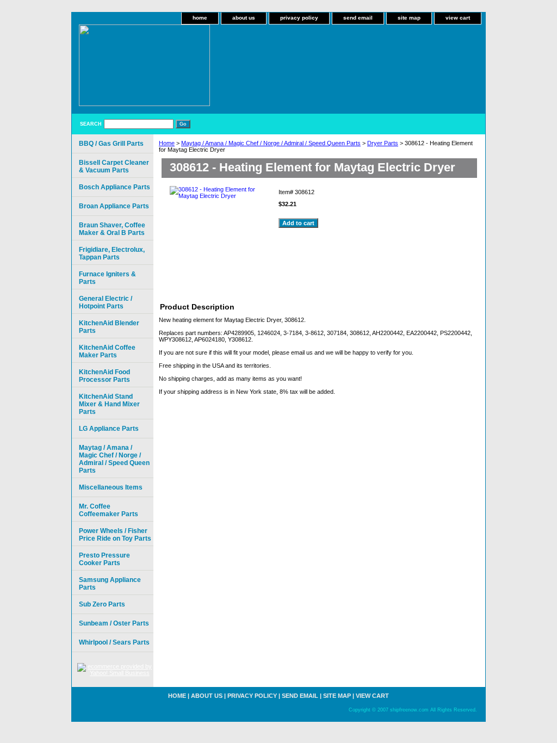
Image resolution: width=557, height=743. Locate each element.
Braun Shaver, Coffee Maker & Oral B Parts (112, 229)
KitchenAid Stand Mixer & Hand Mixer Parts (109, 404)
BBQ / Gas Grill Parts (111, 143)
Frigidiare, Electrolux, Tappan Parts (112, 253)
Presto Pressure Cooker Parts (104, 559)
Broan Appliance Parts (114, 206)
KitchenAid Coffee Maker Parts (107, 351)
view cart (457, 18)
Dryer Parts (382, 143)
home (200, 18)
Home (167, 143)
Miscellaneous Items (111, 487)
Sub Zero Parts (102, 604)
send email (358, 18)
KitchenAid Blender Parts (109, 327)
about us (243, 18)
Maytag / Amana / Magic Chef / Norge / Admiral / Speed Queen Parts (271, 143)
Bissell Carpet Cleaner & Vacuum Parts (114, 166)
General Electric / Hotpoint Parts (105, 302)
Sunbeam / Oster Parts (114, 623)
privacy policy (299, 18)
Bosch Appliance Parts (114, 187)
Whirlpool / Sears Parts (114, 642)
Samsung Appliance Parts (110, 583)
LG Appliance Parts (109, 428)
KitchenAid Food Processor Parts (104, 375)
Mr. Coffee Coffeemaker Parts (108, 510)
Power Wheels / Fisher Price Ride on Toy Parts (115, 534)
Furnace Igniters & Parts (107, 278)
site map (409, 18)
